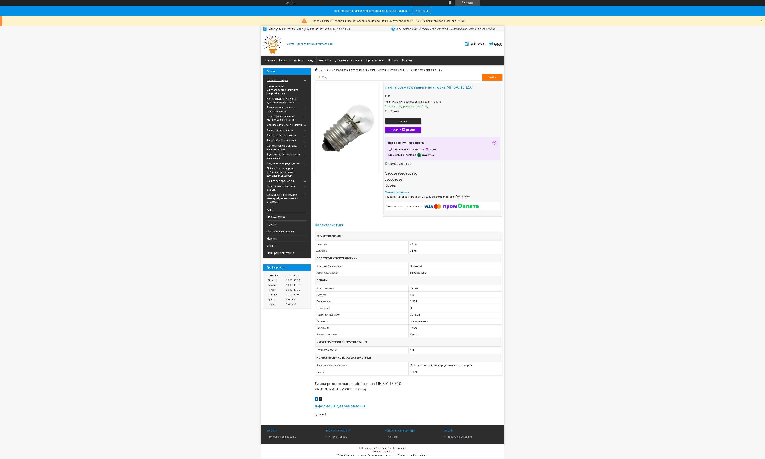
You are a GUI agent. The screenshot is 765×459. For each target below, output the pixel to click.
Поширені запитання (280, 253)
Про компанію (375, 60)
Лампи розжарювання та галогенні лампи (282, 109)
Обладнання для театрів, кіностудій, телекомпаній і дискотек (282, 198)
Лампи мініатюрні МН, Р (392, 70)
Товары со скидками (460, 436)
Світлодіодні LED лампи (281, 135)
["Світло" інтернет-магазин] (272, 44)
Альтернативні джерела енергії (281, 187)
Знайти (492, 77)
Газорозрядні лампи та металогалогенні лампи (281, 117)
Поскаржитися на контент (382, 455)
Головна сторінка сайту (282, 436)
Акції (311, 60)
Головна (270, 60)
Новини (407, 60)
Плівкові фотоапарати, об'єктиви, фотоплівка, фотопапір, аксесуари (280, 172)
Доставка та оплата (348, 60)
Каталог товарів (289, 60)
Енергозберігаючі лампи (282, 140)
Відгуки (393, 60)
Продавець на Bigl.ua (382, 451)
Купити (403, 121)
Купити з (396, 130)
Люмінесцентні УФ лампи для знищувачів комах (282, 100)
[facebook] (316, 399)
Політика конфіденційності (413, 455)
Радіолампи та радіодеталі (283, 163)
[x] (320, 399)
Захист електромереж (280, 181)
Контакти (325, 60)
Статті (271, 246)
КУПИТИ (421, 11)
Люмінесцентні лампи (280, 130)
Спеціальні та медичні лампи (284, 125)
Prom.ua (401, 447)
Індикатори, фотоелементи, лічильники (283, 156)
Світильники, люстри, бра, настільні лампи (282, 147)
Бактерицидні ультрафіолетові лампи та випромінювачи (282, 89)
